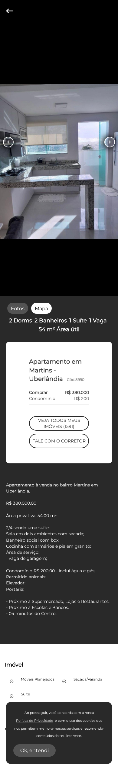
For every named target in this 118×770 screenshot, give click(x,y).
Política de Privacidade (34, 721)
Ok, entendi (34, 750)
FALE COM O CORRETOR (59, 441)
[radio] (18, 308)
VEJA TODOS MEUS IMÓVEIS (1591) (59, 423)
